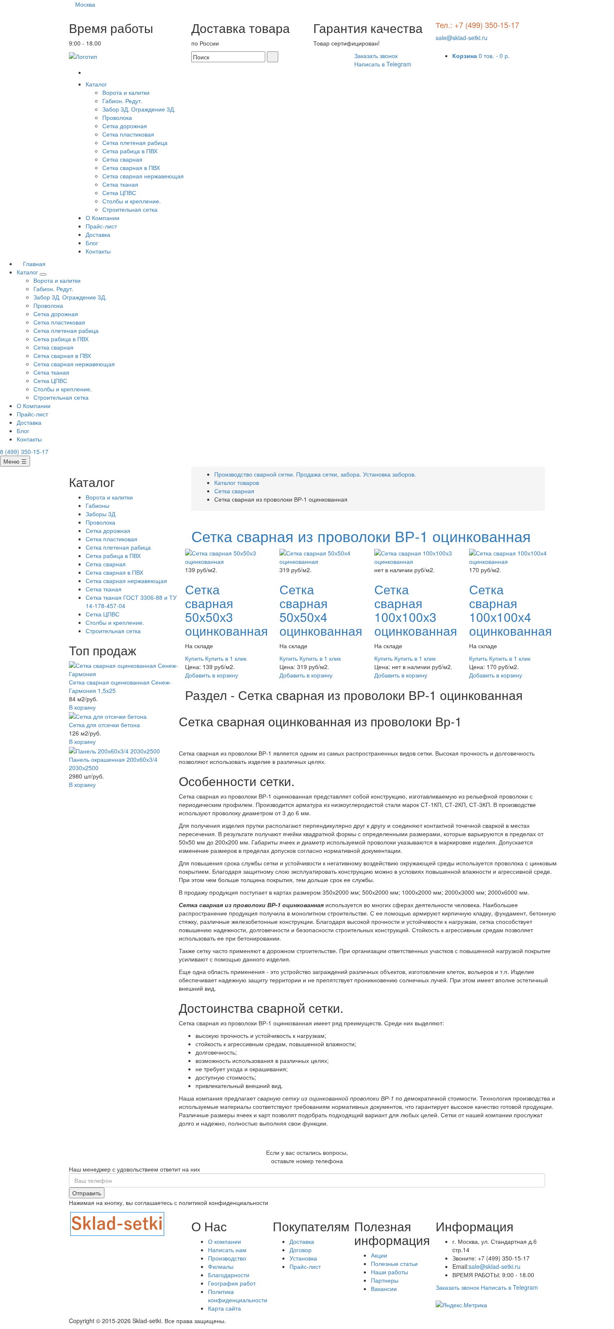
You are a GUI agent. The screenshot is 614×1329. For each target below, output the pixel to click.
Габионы (97, 505)
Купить (194, 658)
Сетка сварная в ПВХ (131, 167)
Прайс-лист (101, 226)
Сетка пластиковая (128, 134)
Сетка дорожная (124, 126)
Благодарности (228, 1275)
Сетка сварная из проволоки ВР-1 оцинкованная (361, 535)
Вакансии (384, 1288)
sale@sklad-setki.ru (461, 37)
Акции (379, 1255)
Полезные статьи (394, 1263)
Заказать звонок (376, 55)
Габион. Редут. (122, 100)
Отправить (86, 1193)
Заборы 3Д (100, 514)
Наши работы (389, 1272)
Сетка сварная (122, 159)
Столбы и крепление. (131, 201)
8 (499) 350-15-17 (24, 451)
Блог (92, 242)
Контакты (98, 251)
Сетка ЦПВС (119, 192)
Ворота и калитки (126, 92)
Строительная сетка (129, 209)
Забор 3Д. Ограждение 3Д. (138, 109)
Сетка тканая (120, 184)
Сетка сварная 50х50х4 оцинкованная (320, 609)
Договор (300, 1249)
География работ (232, 1283)
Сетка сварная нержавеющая (143, 176)
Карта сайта (224, 1308)
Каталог (97, 84)
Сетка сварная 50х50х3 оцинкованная (226, 609)
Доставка (98, 234)
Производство (227, 1258)
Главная (33, 263)
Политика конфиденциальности (237, 1295)
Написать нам (227, 1249)
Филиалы (220, 1266)
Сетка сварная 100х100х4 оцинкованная (510, 609)
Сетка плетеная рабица (134, 142)
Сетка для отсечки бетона (104, 724)
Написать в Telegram (382, 64)
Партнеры (384, 1280)
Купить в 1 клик (225, 658)
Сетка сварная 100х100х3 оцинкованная (415, 609)
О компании (224, 1241)
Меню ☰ (15, 461)
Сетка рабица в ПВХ (129, 151)
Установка (303, 1258)
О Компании (102, 217)
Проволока (117, 117)
